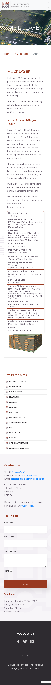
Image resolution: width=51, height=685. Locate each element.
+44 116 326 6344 (29, 475)
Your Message (11, 551)
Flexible (13, 402)
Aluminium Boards (18, 423)
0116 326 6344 (18, 472)
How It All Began (17, 382)
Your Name (9, 537)
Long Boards (15, 433)
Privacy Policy (27, 506)
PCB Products (21, 54)
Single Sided (15, 387)
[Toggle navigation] (45, 5)
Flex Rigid (13, 407)
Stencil (12, 438)
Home (7, 54)
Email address (11, 523)
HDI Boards (14, 412)
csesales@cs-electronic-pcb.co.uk (27, 479)
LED (10, 428)
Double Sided (15, 392)
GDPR (7, 571)
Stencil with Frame (18, 443)
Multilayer (14, 397)
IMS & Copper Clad (17, 417)
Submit (25, 584)
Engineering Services (19, 448)
